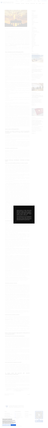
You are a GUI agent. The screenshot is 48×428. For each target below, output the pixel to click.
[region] (9, 422)
